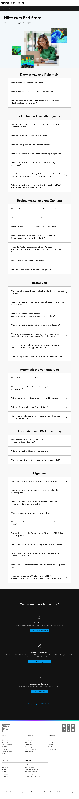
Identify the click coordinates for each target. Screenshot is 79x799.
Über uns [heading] (5, 760)
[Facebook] (64, 726)
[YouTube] (73, 730)
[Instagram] (68, 730)
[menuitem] (13, 740)
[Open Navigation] (76, 3)
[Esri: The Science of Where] (6, 728)
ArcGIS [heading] (4, 735)
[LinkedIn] (73, 726)
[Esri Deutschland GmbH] (12, 3)
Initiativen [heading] (28, 760)
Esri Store (6, 8)
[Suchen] (71, 3)
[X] (68, 726)
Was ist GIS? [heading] (52, 735)
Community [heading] (29, 735)
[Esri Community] (64, 730)
